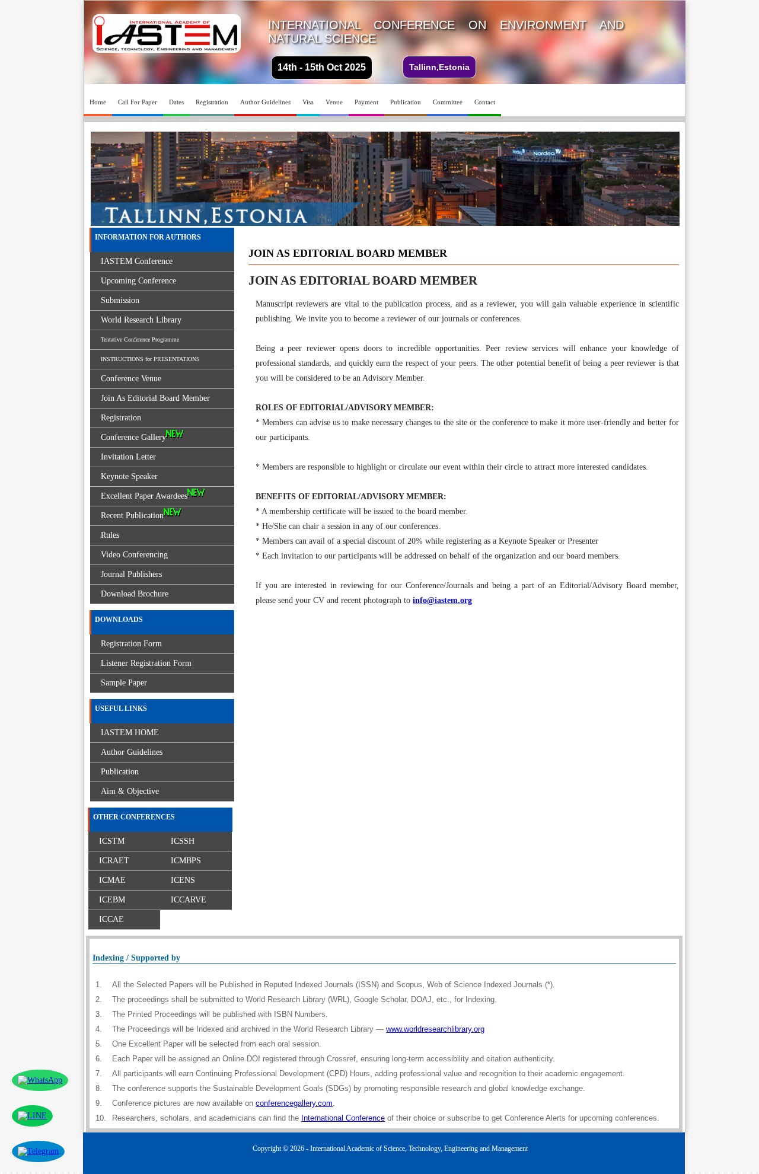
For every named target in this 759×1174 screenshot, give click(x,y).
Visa (308, 102)
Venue (334, 102)
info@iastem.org (442, 600)
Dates (176, 102)
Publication (405, 102)
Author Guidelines (265, 102)
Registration (212, 102)
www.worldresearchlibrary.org (435, 1029)
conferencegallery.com (294, 1103)
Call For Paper (137, 102)
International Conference (343, 1118)
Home (98, 102)
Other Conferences (134, 817)
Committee (448, 102)
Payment (366, 102)
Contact (484, 102)
